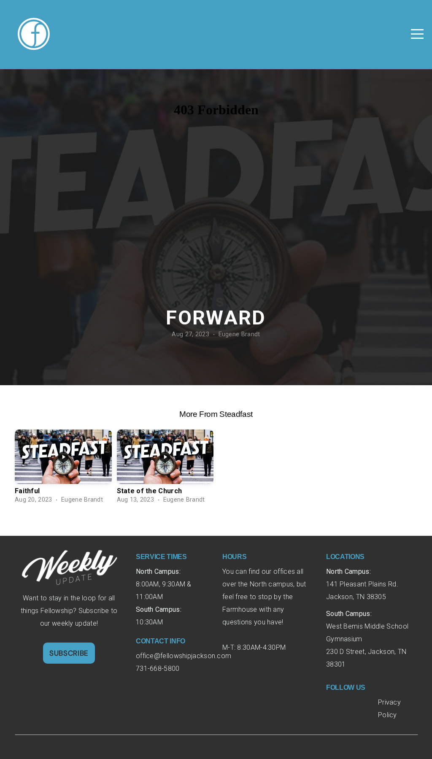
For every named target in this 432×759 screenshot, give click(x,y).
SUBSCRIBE (69, 653)
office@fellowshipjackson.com (184, 656)
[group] (63, 469)
